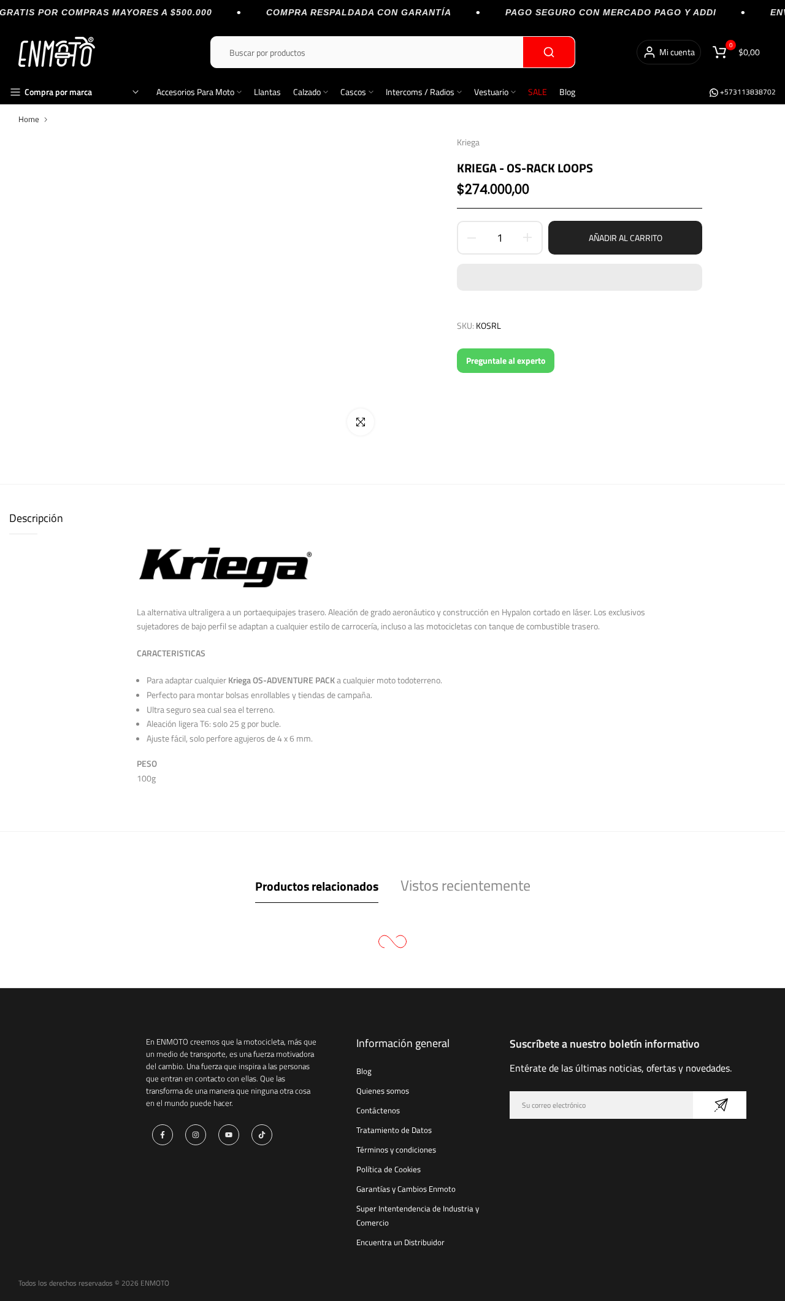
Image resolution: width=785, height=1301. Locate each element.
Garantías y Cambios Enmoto (406, 1189)
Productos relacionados (316, 886)
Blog (567, 91)
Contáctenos (378, 1110)
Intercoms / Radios (420, 91)
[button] (579, 277)
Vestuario (491, 91)
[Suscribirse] (719, 1105)
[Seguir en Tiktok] (261, 1134)
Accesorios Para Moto (195, 91)
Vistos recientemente (465, 885)
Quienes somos (382, 1090)
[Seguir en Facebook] (162, 1134)
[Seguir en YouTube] (228, 1134)
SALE (537, 91)
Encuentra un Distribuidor (400, 1242)
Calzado (307, 91)
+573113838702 (747, 92)
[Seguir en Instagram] (195, 1134)
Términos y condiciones (396, 1149)
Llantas (267, 91)
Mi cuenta (677, 51)
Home (28, 119)
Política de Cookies (388, 1169)
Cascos (353, 91)
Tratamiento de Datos (394, 1130)
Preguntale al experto (505, 360)
